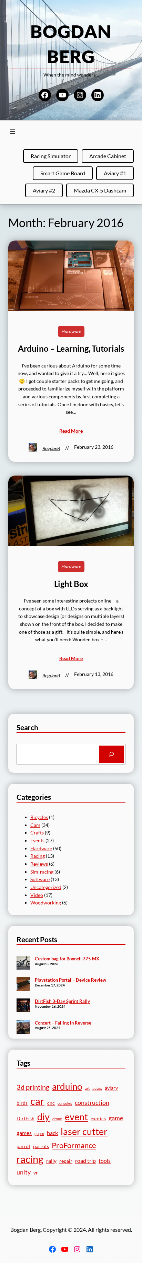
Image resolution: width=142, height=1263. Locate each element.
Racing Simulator (51, 156)
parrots (41, 1146)
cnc (51, 1103)
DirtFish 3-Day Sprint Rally (62, 1001)
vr (35, 1173)
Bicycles (39, 817)
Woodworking (45, 902)
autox (97, 1088)
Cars (35, 825)
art (87, 1088)
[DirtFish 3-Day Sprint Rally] (23, 1006)
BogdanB (51, 448)
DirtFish (25, 1118)
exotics (98, 1118)
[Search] (111, 754)
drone (57, 1118)
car (37, 1101)
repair (65, 1161)
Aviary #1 (115, 173)
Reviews (39, 864)
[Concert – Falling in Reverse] (23, 1027)
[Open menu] (12, 131)
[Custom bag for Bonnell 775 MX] (23, 963)
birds (22, 1103)
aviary (111, 1088)
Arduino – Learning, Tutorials (71, 348)
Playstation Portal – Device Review (70, 980)
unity (24, 1172)
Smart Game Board (62, 173)
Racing (37, 856)
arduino (67, 1086)
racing (30, 1159)
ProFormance (74, 1145)
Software (40, 879)
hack (52, 1133)
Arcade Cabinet (107, 156)
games (24, 1133)
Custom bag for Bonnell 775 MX (67, 958)
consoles (65, 1103)
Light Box (71, 584)
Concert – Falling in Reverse (63, 1023)
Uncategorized (45, 887)
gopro (39, 1133)
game (116, 1118)
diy (43, 1116)
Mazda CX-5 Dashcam (100, 190)
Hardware (71, 331)
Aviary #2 (44, 190)
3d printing (33, 1087)
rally (51, 1160)
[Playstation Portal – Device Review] (23, 984)
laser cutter (84, 1131)
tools (105, 1160)
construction (92, 1102)
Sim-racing (41, 872)
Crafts (37, 832)
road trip (85, 1160)
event (76, 1116)
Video (36, 895)
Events (37, 840)
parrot (23, 1146)
